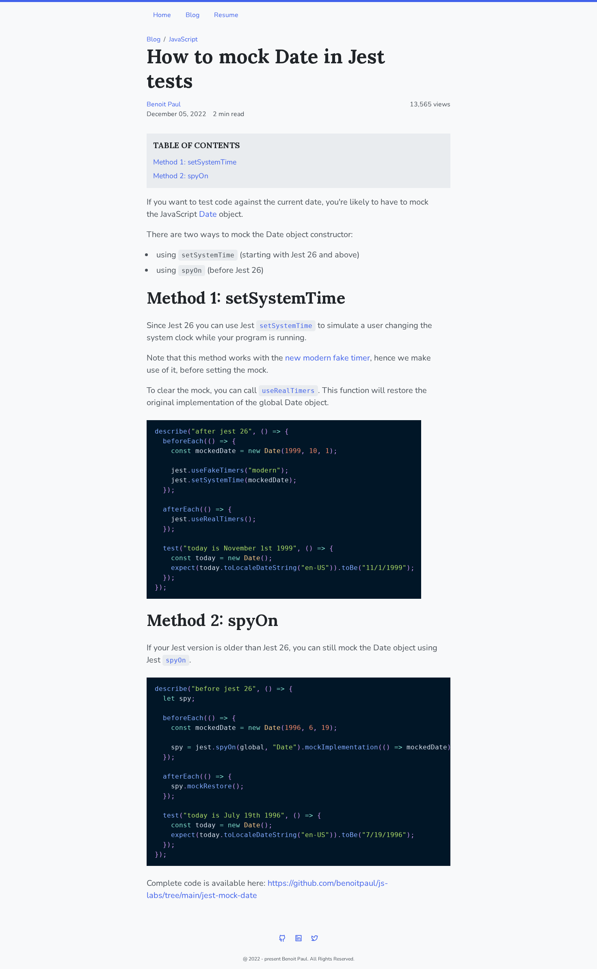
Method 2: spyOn (180, 176)
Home (162, 15)
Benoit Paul (164, 104)
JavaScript (183, 39)
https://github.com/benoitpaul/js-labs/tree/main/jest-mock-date (267, 889)
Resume (226, 15)
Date (208, 214)
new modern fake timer (327, 357)
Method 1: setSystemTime (194, 162)
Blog (192, 15)
